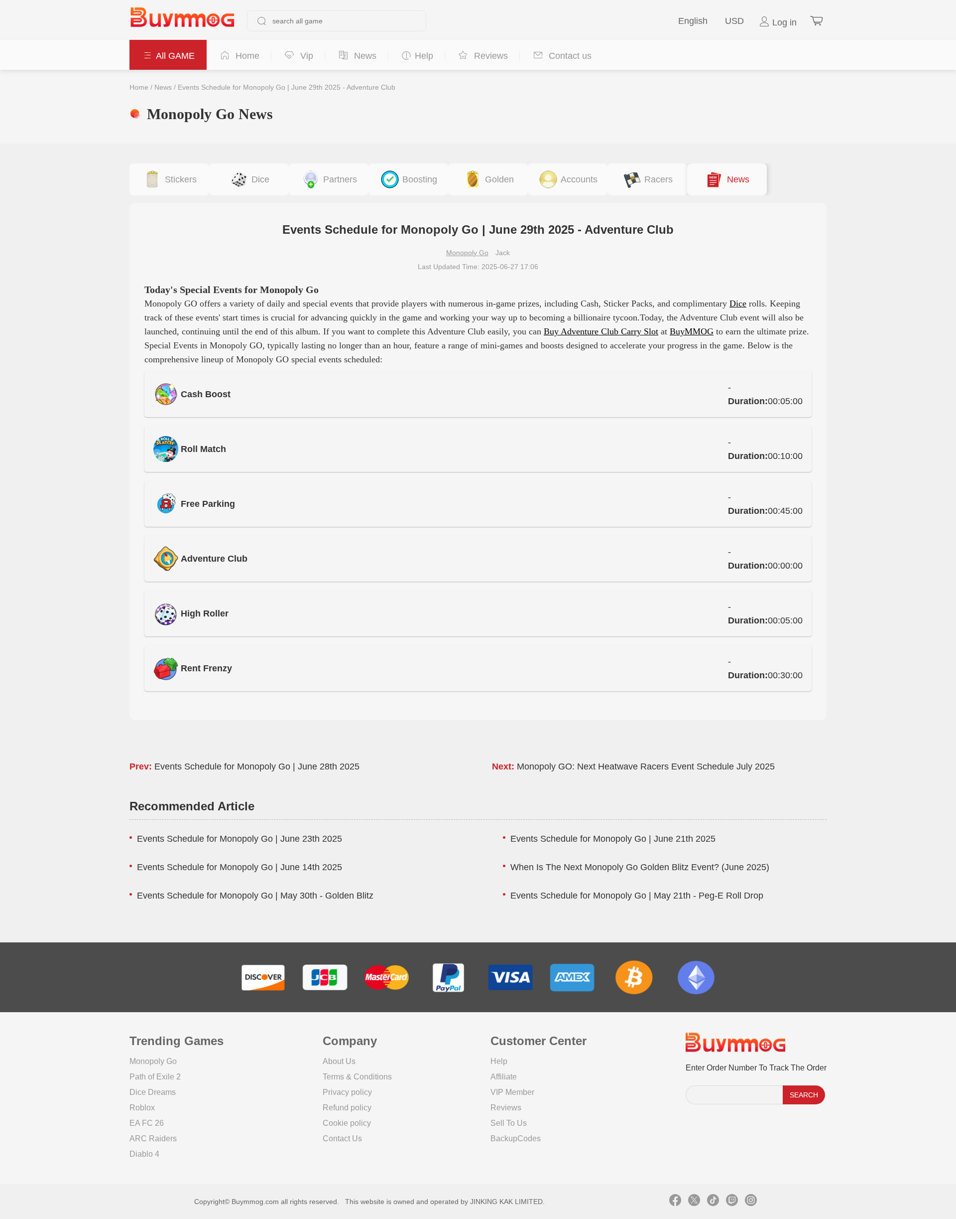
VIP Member (512, 1092)
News (163, 87)
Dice (737, 303)
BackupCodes (515, 1138)
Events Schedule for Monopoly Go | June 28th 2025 (256, 766)
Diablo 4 (144, 1154)
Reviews (505, 1107)
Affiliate (503, 1076)
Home (138, 87)
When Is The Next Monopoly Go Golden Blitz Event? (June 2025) (639, 867)
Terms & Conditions (357, 1076)
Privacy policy (347, 1092)
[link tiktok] (713, 1201)
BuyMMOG (692, 331)
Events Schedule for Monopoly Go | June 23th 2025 (239, 839)
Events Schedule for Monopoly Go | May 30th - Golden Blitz (255, 896)
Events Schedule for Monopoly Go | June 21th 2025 (613, 839)
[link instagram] (751, 1201)
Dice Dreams (152, 1092)
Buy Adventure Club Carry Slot (601, 331)
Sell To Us (508, 1123)
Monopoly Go (467, 253)
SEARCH (804, 1095)
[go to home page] (182, 21)
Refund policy (347, 1107)
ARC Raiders (153, 1138)
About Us (339, 1061)
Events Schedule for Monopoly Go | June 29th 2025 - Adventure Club (286, 87)
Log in (783, 22)
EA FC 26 (146, 1123)
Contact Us (342, 1138)
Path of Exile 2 (155, 1076)
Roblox (142, 1107)
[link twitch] (732, 1201)
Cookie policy (347, 1123)
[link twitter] (694, 1201)
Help (498, 1061)
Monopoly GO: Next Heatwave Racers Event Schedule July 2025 (646, 766)
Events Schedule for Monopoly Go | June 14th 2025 (239, 867)
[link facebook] (675, 1201)
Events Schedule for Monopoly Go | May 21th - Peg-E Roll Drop (636, 896)
